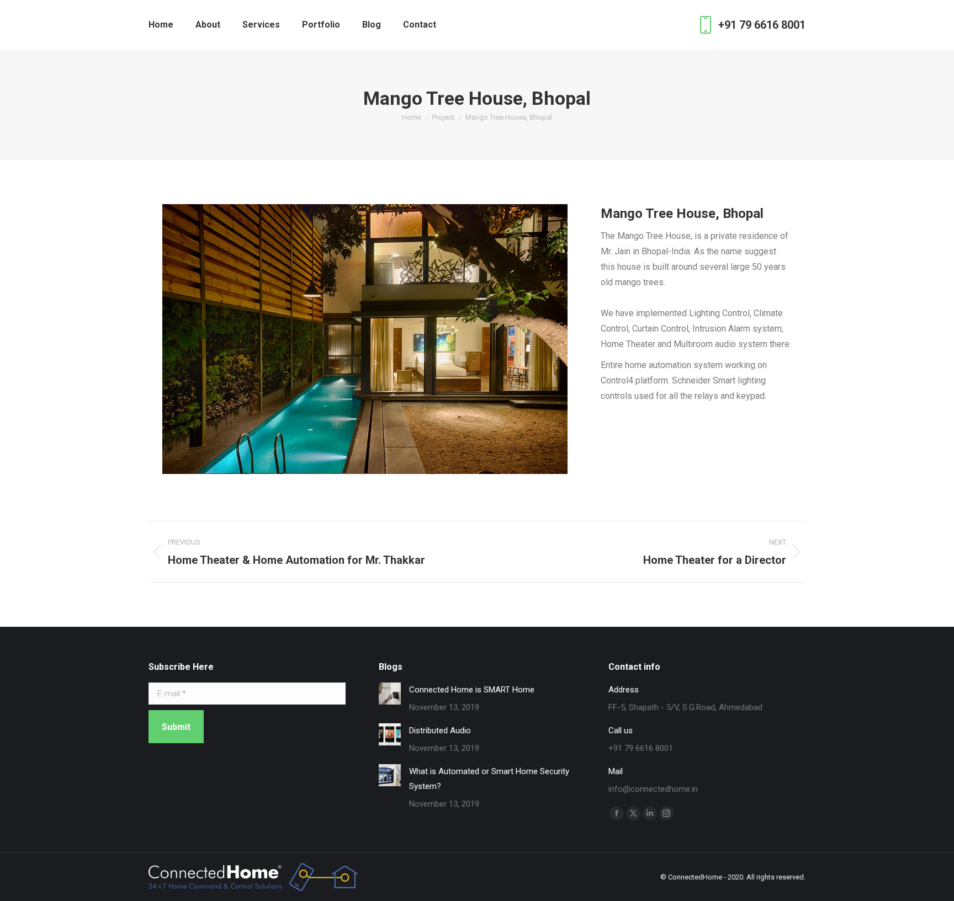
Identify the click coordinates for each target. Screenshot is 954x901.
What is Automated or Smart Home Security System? (489, 778)
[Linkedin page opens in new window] (650, 813)
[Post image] (390, 694)
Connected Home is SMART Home (471, 690)
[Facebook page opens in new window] (617, 813)
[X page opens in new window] (633, 813)
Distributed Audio (440, 730)
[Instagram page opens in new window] (666, 813)
